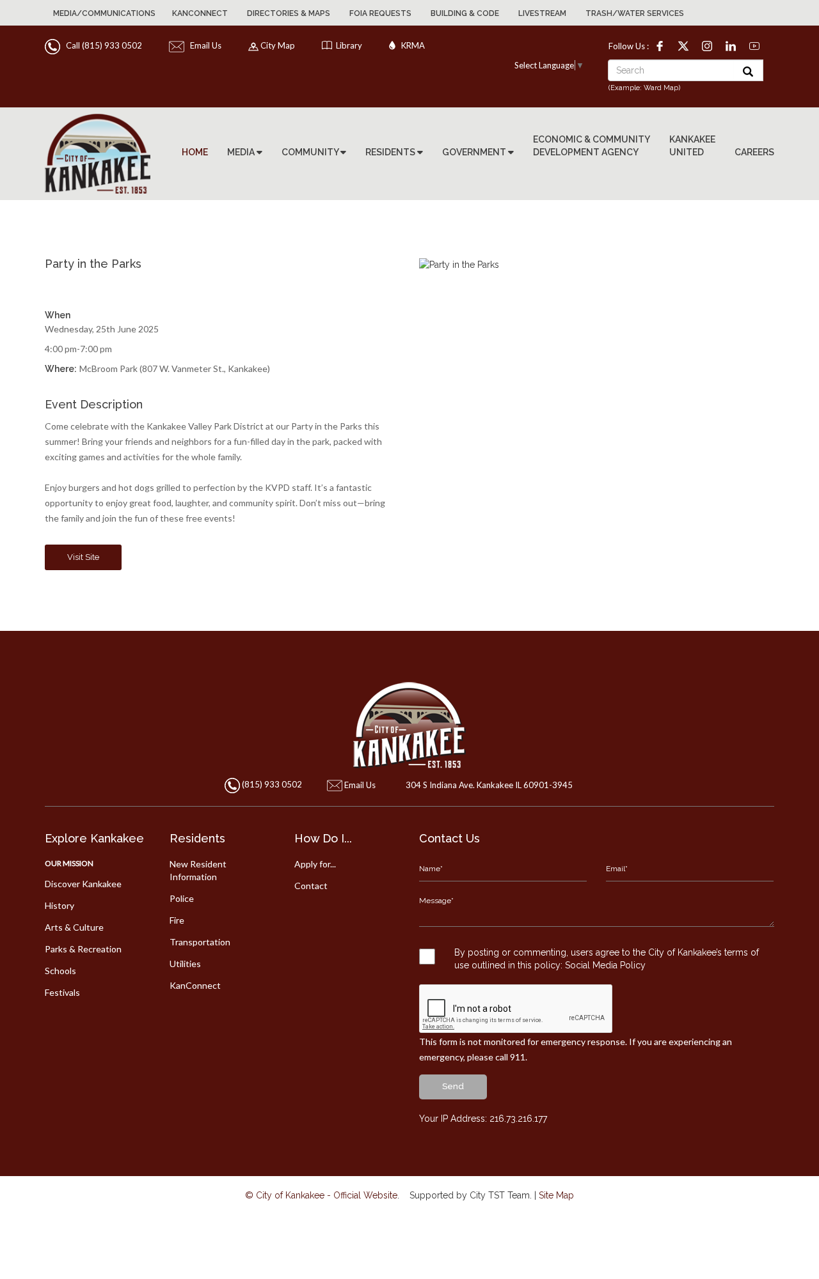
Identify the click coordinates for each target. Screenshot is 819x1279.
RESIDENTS (391, 152)
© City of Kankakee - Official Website (321, 1195)
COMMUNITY (311, 152)
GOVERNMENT (475, 152)
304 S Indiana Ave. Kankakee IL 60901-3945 (489, 785)
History (59, 905)
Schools (60, 970)
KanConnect (200, 13)
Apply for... (315, 863)
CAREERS (754, 152)
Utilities (185, 963)
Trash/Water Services (634, 13)
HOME (195, 152)
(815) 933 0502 (272, 785)
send (453, 1086)
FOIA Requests (380, 13)
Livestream (542, 13)
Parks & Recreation (83, 948)
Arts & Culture (74, 927)
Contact (311, 885)
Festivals (62, 992)
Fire (177, 920)
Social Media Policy (605, 965)
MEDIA (242, 152)
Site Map (556, 1195)
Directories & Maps (288, 13)
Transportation (200, 941)
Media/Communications (104, 13)
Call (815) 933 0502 (102, 45)
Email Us (203, 45)
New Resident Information (198, 870)
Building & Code (465, 13)
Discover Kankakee (83, 883)
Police (182, 898)
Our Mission (69, 863)
